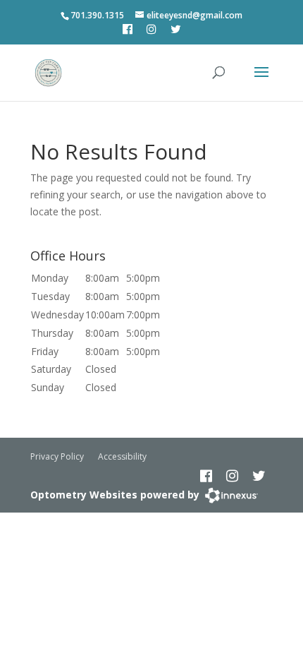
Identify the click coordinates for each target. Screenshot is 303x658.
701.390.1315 (97, 15)
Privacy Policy (57, 456)
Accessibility (122, 456)
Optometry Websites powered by (114, 494)
